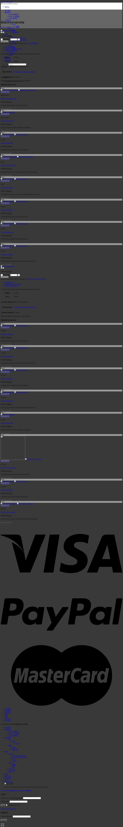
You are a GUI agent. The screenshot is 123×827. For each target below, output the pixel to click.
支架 (10, 739)
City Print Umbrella (8, 165)
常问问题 (8, 720)
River (10, 45)
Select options (6, 109)
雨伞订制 (8, 59)
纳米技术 (15, 32)
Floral (14, 761)
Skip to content (7, 2)
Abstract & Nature (19, 38)
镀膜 (13, 748)
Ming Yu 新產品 (14, 16)
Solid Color (41, 279)
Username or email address (12, 798)
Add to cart (5, 41)
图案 (13, 47)
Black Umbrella (7, 188)
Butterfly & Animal (19, 757)
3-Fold (30, 279)
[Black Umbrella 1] (7, 31)
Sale (35, 279)
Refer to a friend (11, 50)
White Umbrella (7, 121)
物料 (10, 28)
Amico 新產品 (13, 14)
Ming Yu (11, 769)
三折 (13, 24)
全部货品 (8, 20)
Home (3, 27)
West (10, 55)
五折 (17, 743)
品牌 (6, 34)
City (13, 42)
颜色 (17, 27)
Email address (6, 816)
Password (5, 801)
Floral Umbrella (7, 143)
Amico (10, 754)
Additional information (13, 49)
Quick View (5, 92)
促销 (32, 43)
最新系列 (8, 12)
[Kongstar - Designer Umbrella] (9, 3)
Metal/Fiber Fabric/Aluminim (25, 72)
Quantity (6, 39)
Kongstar (11, 770)
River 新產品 (12, 18)
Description (9, 47)
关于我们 (8, 10)
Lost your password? (9, 809)
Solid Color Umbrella (9, 99)
